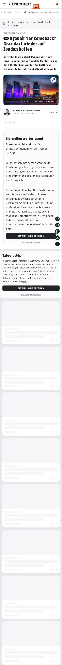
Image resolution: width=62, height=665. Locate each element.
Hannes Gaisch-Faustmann (27, 110)
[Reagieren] (57, 219)
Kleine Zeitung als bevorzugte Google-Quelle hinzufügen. (29, 23)
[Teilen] (57, 237)
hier (8, 228)
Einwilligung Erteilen (31, 236)
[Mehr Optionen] (57, 244)
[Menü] (4, 4)
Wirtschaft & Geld (14, 33)
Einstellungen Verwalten (31, 242)
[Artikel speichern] (57, 231)
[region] (31, 12)
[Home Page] (20, 4)
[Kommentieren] (57, 225)
